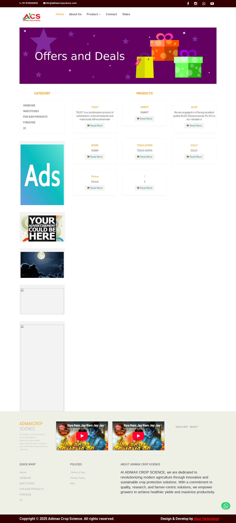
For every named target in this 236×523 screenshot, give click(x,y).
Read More (96, 125)
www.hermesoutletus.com (36, 414)
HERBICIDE (29, 105)
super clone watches (15, 10)
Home (23, 472)
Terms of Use (77, 472)
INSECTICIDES (31, 111)
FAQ (72, 483)
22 (24, 128)
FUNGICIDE (29, 122)
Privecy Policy (77, 478)
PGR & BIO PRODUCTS (35, 116)
